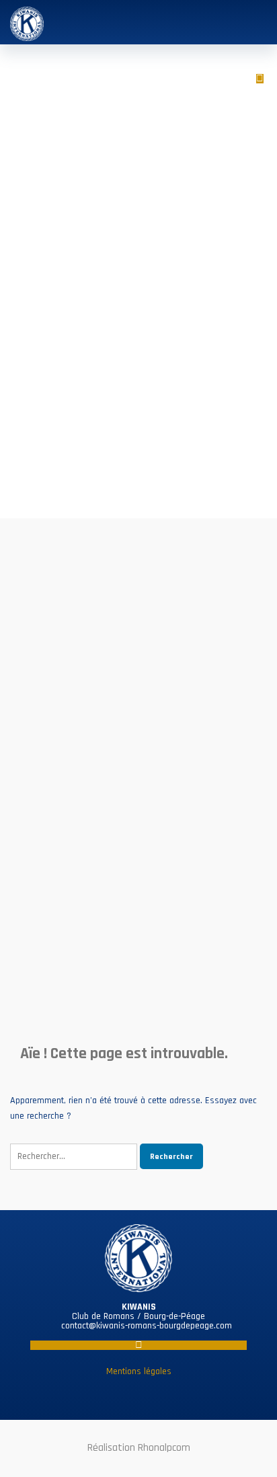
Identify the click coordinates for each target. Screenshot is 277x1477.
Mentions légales (138, 1371)
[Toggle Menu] (254, 21)
